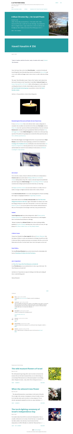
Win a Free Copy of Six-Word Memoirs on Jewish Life (25, 264)
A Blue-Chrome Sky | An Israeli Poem (27, 17)
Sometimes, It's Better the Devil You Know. (25, 253)
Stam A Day (14, 127)
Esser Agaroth (17, 310)
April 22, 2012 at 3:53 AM (24, 310)
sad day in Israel (19, 123)
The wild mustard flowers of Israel (27, 368)
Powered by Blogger (37, 429)
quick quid (41, 330)
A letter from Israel (18, 3)
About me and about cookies (16, 9)
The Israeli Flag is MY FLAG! (37, 181)
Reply (16, 299)
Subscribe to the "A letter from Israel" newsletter (38, 9)
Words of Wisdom (21, 224)
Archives (25, 9)
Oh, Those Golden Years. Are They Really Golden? (27, 226)
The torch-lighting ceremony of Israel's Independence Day (26, 410)
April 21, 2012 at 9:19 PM (24, 302)
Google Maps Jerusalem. (35, 195)
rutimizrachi (17, 302)
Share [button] (12, 30)
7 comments (17, 382)
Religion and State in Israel (19, 187)
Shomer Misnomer (40, 236)
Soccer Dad (43, 72)
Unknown (16, 328)
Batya (16, 296)
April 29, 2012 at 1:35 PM (25, 323)
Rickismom (16, 318)
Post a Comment (18, 30)
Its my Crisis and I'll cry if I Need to (20, 84)
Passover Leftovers (16, 205)
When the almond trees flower (25, 389)
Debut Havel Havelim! (23, 298)
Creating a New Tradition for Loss (20, 143)
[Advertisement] (34, 358)
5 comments (17, 403)
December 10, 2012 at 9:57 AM (24, 328)
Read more (43, 382)
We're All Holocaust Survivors (19, 135)
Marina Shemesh (17, 323)
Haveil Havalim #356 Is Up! (20, 314)
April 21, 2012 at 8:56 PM (22, 296)
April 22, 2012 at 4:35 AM (23, 318)
